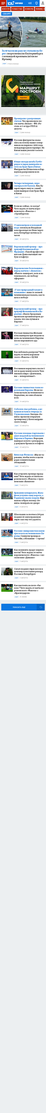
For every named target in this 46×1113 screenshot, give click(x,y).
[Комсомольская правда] (15, 3)
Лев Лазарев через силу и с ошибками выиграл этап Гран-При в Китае (29, 188)
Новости (6, 9)
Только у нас (17, 9)
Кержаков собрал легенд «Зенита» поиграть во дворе (29, 498)
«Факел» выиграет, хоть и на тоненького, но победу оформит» (29, 273)
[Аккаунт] (43, 3)
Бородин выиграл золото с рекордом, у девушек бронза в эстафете (29, 438)
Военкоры (29, 9)
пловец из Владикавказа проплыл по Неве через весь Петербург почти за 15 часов (28, 230)
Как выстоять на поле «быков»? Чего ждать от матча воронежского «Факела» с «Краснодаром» (29, 589)
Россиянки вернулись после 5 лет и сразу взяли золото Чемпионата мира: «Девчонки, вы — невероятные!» (29, 372)
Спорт (4, 63)
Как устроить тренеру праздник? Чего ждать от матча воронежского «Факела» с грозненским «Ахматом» (29, 477)
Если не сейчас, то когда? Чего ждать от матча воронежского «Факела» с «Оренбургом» (27, 210)
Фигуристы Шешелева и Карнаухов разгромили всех (29, 166)
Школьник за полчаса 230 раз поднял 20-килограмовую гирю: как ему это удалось (29, 517)
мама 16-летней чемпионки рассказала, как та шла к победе (29, 294)
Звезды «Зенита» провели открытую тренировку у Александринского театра (28, 415)
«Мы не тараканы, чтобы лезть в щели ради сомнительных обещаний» (29, 458)
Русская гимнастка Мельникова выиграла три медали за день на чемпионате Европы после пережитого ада (29, 337)
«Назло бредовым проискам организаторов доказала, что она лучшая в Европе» (29, 315)
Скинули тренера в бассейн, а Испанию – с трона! (29, 535)
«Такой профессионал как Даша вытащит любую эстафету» (29, 251)
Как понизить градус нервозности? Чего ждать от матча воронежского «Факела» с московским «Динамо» (29, 554)
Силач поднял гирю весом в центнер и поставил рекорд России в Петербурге (28, 571)
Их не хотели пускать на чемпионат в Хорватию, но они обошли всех (29, 392)
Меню (3, 3)
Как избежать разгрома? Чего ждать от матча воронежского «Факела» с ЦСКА (29, 354)
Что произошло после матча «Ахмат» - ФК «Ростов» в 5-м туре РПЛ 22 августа (28, 123)
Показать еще (19, 607)
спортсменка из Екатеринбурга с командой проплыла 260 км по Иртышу (22, 55)
